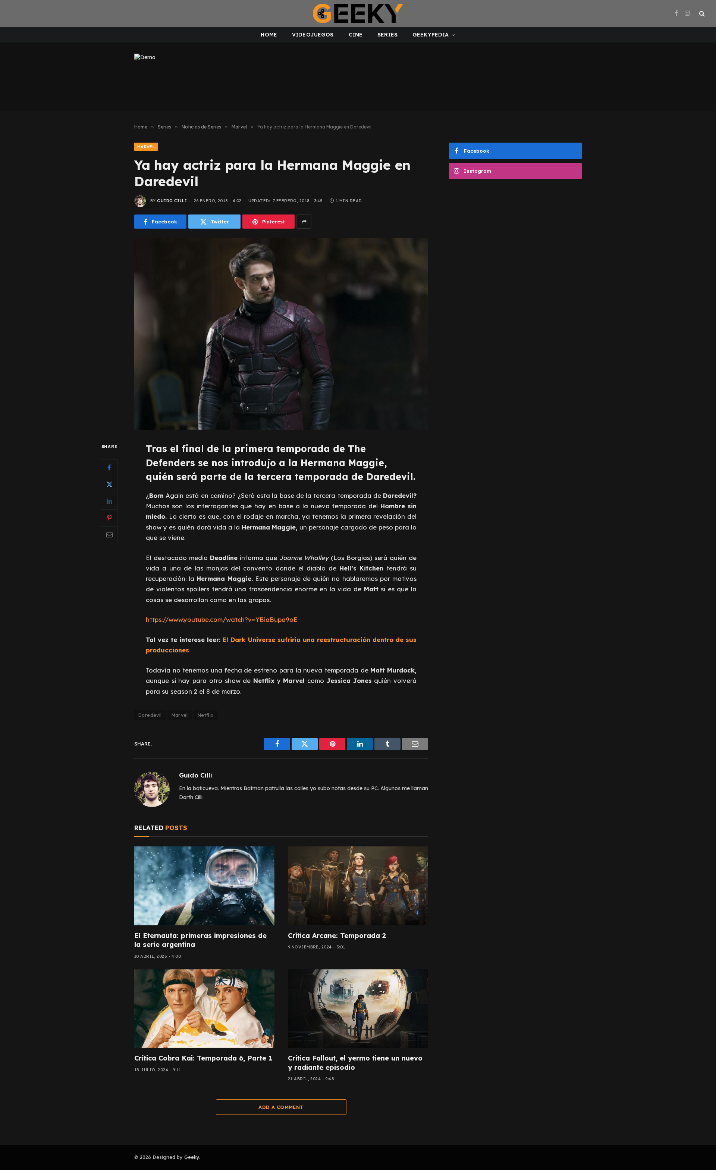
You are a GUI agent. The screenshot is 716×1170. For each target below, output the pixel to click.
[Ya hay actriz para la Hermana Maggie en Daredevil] (281, 334)
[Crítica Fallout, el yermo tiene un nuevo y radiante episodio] (358, 1008)
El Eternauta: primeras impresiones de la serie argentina (200, 940)
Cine (356, 34)
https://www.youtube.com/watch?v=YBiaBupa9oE (222, 619)
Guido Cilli (172, 200)
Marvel (146, 146)
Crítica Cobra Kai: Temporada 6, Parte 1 (203, 1058)
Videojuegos (313, 34)
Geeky (191, 1157)
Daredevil (150, 715)
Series (387, 34)
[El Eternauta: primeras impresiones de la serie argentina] (204, 885)
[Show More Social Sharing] (303, 221)
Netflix (205, 715)
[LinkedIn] (109, 501)
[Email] (109, 534)
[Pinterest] (109, 518)
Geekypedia (430, 34)
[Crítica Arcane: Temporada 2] (358, 885)
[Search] (701, 13)
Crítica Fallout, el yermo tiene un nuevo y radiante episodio (355, 1062)
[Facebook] (109, 467)
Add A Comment (281, 1107)
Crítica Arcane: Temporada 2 (337, 935)
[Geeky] (358, 13)
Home (269, 34)
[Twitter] (109, 484)
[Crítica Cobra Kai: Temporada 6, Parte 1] (204, 1008)
